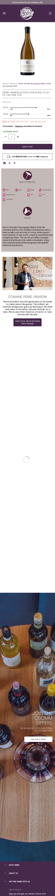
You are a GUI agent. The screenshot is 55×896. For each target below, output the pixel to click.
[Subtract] (6, 137)
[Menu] (4, 13)
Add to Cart (27, 146)
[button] (50, 13)
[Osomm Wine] (27, 13)
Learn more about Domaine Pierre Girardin (27, 322)
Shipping (19, 126)
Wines (12, 83)
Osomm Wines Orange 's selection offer (27, 2)
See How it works (38, 739)
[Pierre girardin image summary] (27, 273)
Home (5, 83)
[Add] (18, 137)
